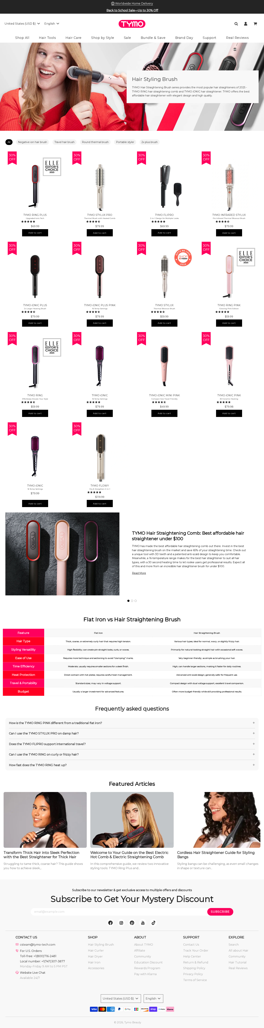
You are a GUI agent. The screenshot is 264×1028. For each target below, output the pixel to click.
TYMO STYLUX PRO (99, 215)
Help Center (192, 956)
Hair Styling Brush (101, 944)
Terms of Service (195, 980)
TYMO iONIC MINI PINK (164, 395)
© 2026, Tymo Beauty (127, 1022)
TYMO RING (35, 395)
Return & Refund (195, 962)
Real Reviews (238, 968)
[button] (28, 221)
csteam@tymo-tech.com (37, 944)
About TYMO (143, 944)
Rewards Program (147, 968)
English (50, 23)
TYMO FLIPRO (164, 215)
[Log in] (245, 23)
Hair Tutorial (238, 962)
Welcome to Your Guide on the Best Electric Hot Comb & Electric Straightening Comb (129, 854)
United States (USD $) (20, 23)
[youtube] (142, 922)
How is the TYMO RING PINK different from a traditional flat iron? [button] (55, 723)
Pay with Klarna (145, 974)
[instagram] (121, 922)
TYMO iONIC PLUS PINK (99, 305)
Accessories (96, 968)
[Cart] (255, 23)
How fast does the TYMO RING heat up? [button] (38, 765)
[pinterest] (132, 922)
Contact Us (191, 944)
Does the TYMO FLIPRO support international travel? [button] (47, 744)
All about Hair (238, 950)
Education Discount (148, 962)
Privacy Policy (193, 974)
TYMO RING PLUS (35, 215)
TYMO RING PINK (228, 305)
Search (234, 944)
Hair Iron (94, 962)
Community (142, 956)
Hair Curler (96, 950)
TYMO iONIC (100, 395)
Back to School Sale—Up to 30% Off (132, 10)
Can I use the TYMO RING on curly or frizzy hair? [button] (44, 754)
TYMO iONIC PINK (229, 395)
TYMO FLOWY (100, 485)
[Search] (236, 23)
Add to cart (35, 232)
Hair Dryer (95, 956)
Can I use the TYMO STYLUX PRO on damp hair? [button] (44, 733)
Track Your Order (195, 950)
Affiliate (139, 950)
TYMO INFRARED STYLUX (229, 215)
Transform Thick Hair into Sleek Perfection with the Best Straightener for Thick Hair (41, 854)
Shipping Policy (194, 968)
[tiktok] (153, 922)
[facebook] (110, 922)
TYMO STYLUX (164, 305)
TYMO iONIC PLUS (35, 305)
